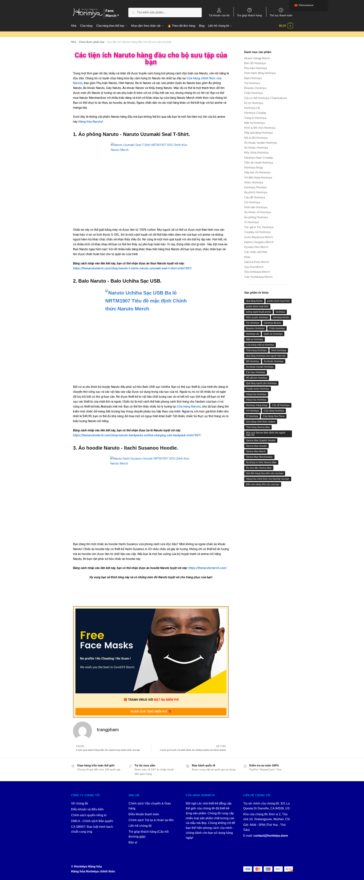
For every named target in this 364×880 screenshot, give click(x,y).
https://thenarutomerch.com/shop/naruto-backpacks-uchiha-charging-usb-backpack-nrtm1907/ (137, 435)
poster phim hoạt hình (278, 301)
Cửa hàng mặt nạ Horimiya (260, 345)
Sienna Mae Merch (256, 451)
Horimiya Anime (281, 317)
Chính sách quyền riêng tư (89, 815)
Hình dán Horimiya (255, 207)
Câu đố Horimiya (254, 197)
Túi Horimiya (252, 83)
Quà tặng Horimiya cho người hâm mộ (266, 356)
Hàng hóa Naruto (90, 121)
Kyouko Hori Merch (256, 247)
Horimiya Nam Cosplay (258, 157)
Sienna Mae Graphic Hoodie (260, 440)
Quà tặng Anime (254, 301)
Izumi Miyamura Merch (258, 237)
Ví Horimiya (251, 222)
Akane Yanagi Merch (257, 58)
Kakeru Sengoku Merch (259, 242)
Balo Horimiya (253, 78)
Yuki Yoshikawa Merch (258, 276)
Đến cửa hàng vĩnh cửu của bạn (262, 484)
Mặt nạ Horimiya (254, 122)
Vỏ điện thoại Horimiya (258, 177)
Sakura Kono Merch (256, 261)
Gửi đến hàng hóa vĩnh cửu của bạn (264, 473)
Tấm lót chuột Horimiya (258, 162)
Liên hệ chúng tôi (140, 825)
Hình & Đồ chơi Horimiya (259, 127)
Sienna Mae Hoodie (256, 446)
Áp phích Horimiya (255, 192)
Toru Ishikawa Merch (257, 271)
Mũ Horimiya (252, 361)
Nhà (73, 41)
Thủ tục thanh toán (281, 15)
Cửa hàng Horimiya (274, 410)
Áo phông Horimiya (256, 217)
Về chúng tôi (79, 803)
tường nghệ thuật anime (258, 312)
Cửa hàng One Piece (274, 416)
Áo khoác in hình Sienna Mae (261, 462)
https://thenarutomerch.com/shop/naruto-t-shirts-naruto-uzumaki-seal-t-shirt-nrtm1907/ (132, 268)
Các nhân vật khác (256, 251)
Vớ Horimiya (252, 202)
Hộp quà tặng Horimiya (258, 132)
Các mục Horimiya (255, 372)
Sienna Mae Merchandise (259, 457)
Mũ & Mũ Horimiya (256, 137)
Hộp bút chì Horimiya (257, 172)
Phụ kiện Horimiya (255, 68)
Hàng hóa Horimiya (256, 394)
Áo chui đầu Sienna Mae (258, 468)
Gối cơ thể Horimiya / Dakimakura (265, 98)
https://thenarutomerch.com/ (207, 568)
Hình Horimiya (278, 350)
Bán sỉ (133, 842)
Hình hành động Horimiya (260, 73)
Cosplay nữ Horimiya (257, 232)
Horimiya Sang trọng (256, 405)
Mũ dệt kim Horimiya (256, 377)
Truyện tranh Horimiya (257, 388)
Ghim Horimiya (253, 182)
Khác (247, 257)
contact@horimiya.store (270, 835)
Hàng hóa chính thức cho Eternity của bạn (267, 479)
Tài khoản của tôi (219, 15)
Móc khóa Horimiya (256, 152)
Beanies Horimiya (255, 88)
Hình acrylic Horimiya (257, 317)
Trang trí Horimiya (255, 117)
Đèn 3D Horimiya (255, 63)
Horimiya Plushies (255, 187)
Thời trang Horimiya (256, 350)
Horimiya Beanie (272, 323)
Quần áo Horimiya (273, 334)
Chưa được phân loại (91, 41)
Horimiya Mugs (253, 167)
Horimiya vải (252, 107)
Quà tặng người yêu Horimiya (261, 383)
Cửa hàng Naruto (189, 406)
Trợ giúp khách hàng (249, 15)
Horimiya (280, 312)
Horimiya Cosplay (255, 112)
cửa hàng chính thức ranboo (260, 421)
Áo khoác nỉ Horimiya (257, 212)
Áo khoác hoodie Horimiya (260, 142)
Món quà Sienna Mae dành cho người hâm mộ (265, 433)
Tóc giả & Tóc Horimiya (258, 227)
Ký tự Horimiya (253, 102)
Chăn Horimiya (253, 92)
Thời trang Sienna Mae (258, 427)
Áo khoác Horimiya (256, 147)
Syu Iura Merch (253, 266)
